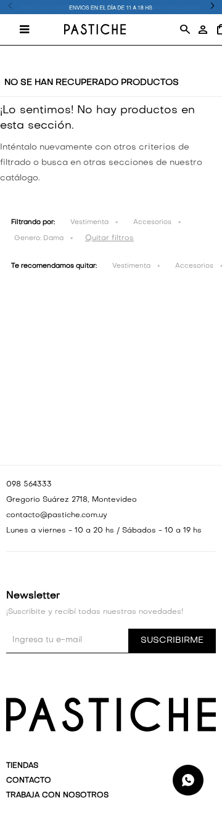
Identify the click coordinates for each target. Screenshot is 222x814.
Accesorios (152, 222)
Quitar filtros (109, 238)
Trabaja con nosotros (57, 795)
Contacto (28, 780)
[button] (184, 29)
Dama (39, 238)
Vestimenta (89, 222)
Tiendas (22, 766)
